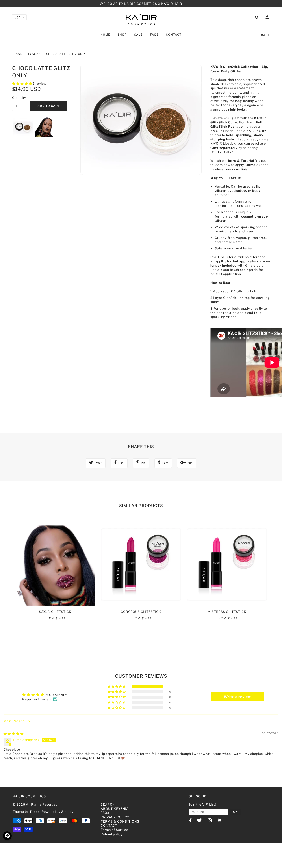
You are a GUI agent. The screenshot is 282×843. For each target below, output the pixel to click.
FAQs (105, 813)
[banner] (141, 19)
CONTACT (109, 825)
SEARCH (108, 804)
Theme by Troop (26, 811)
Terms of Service (114, 830)
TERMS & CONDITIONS (120, 821)
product (34, 54)
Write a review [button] (237, 697)
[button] (22, 83)
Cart (265, 35)
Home (17, 54)
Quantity (18, 97)
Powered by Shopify (57, 811)
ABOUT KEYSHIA (115, 808)
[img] (14, 734)
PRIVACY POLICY (115, 817)
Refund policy (111, 834)
